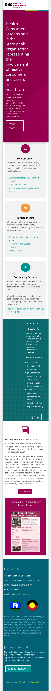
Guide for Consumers (18, 184)
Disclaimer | (24, 682)
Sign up (34, 417)
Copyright (34, 682)
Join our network (18, 668)
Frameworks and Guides (19, 244)
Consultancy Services (25, 277)
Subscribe (25, 491)
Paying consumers (17, 250)
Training (12, 181)
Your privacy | (12, 682)
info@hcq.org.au (21, 594)
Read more (12, 126)
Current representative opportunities (25, 178)
